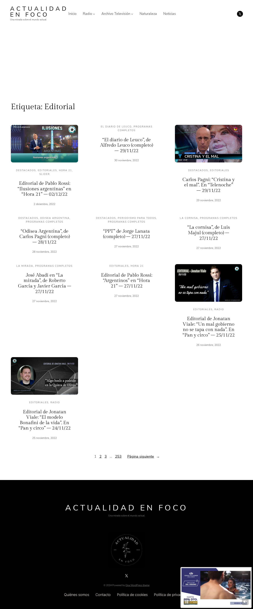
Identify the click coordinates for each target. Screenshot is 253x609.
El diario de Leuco (116, 126)
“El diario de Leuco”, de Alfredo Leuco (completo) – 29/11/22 (126, 145)
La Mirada (24, 266)
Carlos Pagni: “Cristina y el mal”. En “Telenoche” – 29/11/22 (208, 185)
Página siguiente (143, 456)
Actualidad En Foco (39, 12)
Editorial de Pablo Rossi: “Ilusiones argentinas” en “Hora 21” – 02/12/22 (44, 189)
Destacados (26, 170)
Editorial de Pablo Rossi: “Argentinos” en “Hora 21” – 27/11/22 (126, 280)
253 (118, 456)
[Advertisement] (126, 60)
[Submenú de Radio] (94, 14)
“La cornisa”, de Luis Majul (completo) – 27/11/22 (208, 233)
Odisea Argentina (55, 218)
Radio (219, 309)
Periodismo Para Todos (137, 218)
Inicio (72, 13)
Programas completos (44, 221)
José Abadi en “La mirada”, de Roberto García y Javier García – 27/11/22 (44, 283)
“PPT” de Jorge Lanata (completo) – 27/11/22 (126, 234)
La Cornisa (189, 218)
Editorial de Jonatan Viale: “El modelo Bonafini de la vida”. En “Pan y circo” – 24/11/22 (45, 420)
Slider (44, 174)
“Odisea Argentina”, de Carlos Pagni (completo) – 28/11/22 (44, 237)
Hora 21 (65, 170)
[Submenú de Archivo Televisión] (132, 14)
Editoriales (47, 170)
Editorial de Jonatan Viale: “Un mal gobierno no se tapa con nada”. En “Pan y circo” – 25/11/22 (209, 327)
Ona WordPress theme (137, 585)
